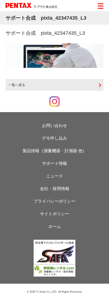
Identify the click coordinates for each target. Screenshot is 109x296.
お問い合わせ (54, 125)
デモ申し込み (54, 138)
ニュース (54, 176)
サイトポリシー (54, 213)
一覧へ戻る (16, 85)
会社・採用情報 (54, 188)
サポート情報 (54, 163)
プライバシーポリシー (54, 201)
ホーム (54, 226)
